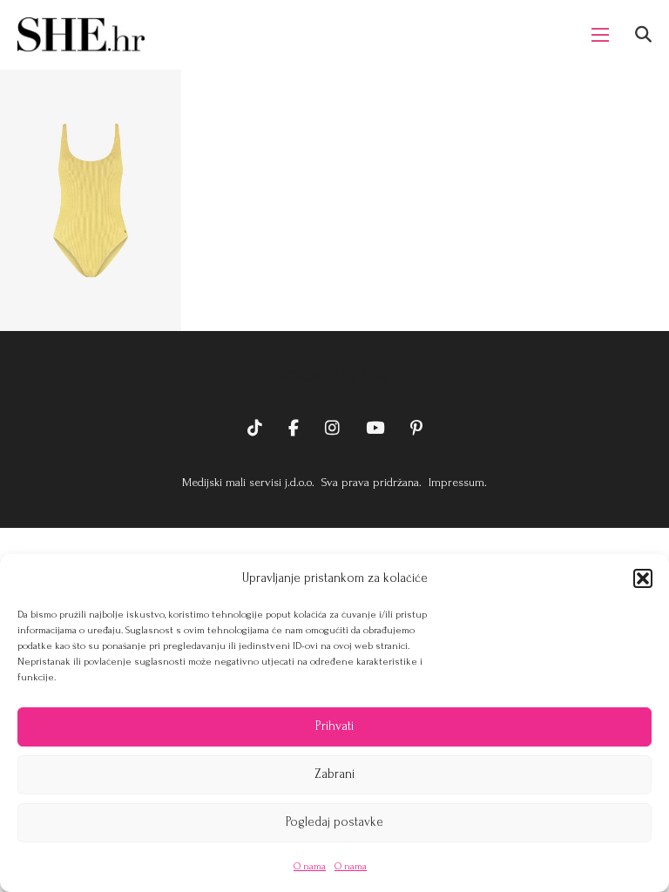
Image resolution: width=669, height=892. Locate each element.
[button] (643, 578)
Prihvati (334, 726)
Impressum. (456, 482)
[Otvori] (643, 34)
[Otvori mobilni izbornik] (600, 35)
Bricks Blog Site (334, 374)
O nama (310, 866)
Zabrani (334, 774)
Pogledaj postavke (334, 821)
